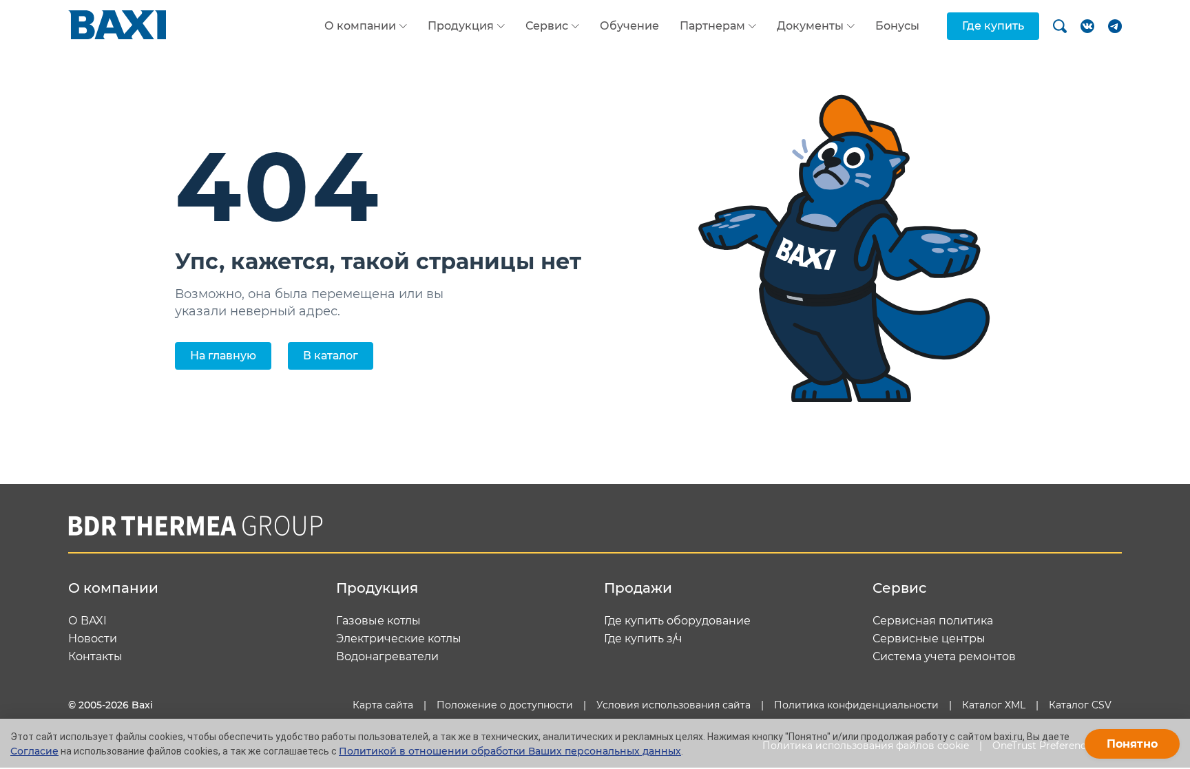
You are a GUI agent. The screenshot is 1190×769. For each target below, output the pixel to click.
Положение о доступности (505, 705)
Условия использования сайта (673, 705)
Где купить (993, 25)
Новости (92, 638)
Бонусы (897, 25)
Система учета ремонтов (944, 656)
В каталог (330, 355)
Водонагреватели (387, 656)
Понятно (1132, 743)
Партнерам (712, 26)
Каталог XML (993, 705)
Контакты (95, 656)
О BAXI (87, 620)
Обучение (629, 25)
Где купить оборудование (677, 620)
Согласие (34, 751)
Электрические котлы (398, 638)
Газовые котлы (378, 620)
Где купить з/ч (643, 638)
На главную (223, 355)
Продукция (461, 26)
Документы (810, 26)
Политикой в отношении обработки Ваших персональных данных (510, 751)
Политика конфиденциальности (856, 705)
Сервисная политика (933, 620)
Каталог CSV (1080, 705)
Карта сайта (383, 705)
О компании (360, 26)
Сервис (546, 26)
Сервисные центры (929, 638)
